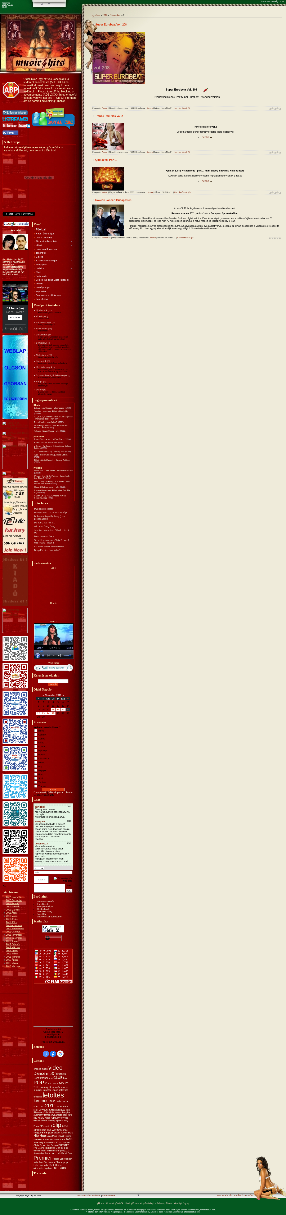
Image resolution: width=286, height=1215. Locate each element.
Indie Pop (38, 1162)
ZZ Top (66, 1110)
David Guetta (64, 1136)
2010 (36, 1087)
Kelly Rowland (46, 1142)
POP (38, 1082)
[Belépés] (55, 4)
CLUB (58, 1077)
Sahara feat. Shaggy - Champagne (49, 408)
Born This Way (49, 1130)
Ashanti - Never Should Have (46, 431)
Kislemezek (42, 328)
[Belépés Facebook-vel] (53, 1054)
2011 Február (13, 906)
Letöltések (158, 1203)
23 (43, 713)
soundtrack (59, 1139)
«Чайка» (37, 1090)
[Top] (138, 1196)
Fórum (169, 1203)
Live (65, 1078)
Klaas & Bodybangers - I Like (46, 487)
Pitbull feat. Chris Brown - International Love (53, 471)
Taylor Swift (67, 1132)
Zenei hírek (42, 334)
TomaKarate (43, 904)
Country (42, 734)
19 (58, 709)
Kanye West (61, 1118)
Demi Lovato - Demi (44, 536)
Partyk (39, 381)
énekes (37, 1069)
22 (38, 713)
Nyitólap (96, 15)
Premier (42, 1158)
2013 (63, 1168)
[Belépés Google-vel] (60, 1053)
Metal (41, 762)
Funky (41, 746)
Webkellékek (43, 909)
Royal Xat (41, 914)
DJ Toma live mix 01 (44, 522)
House (41, 754)
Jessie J (47, 1126)
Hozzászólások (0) (182, 108)
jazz (66, 1150)
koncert (64, 1087)
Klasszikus (43, 758)
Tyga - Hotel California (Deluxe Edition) (51, 455)
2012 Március (13, 947)
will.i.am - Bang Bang (44, 526)
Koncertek (41, 361)
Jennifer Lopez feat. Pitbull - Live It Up (51, 411)
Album (63, 1083)
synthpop (59, 1150)
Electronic (40, 1100)
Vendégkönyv (181, 1203)
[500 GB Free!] (15, 552)
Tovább (204, 137)
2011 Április (12, 913)
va (64, 1074)
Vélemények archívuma (60, 792)
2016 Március (13, 966)
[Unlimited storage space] (13, 473)
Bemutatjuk (41, 342)
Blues (41, 730)
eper (65, 1115)
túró (70, 1115)
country (44, 1087)
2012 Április (12, 950)
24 (48, 713)
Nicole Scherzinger (62, 1158)
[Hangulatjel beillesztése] (71, 868)
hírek (51, 1087)
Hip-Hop (42, 750)
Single (37, 1129)
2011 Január (12, 903)
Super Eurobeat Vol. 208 (111, 24)
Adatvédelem (108, 1195)
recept (58, 1112)
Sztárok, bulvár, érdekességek (51, 375)
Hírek (128, 1203)
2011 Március (13, 909)
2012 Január (12, 941)
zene (65, 1126)
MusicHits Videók (45, 901)
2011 (50, 1105)
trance (45, 1078)
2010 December (14, 900)
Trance (42, 786)
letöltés (53, 1095)
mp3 (50, 1073)
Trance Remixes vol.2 (109, 116)
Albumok (110, 1203)
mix (51, 1078)
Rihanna (37, 1112)
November (115, 15)
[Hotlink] (203, 90)
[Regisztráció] (49, 4)
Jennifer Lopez (50, 1090)
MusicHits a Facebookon (49, 916)
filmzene (37, 1096)
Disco (41, 742)
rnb (35, 1117)
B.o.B (45, 1132)
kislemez (50, 1147)
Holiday (59, 1165)
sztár (57, 1087)
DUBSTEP (63, 1145)
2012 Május (12, 953)
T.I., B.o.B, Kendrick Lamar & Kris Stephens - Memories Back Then (53, 418)
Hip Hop (39, 1135)
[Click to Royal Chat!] (54, 129)
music (45, 1069)
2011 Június (12, 919)
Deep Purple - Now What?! (46, 422)
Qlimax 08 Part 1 (106, 159)
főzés (51, 1112)
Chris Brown (39, 1145)
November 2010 (53, 695)
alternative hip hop (42, 1168)
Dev (70, 1153)
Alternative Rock (41, 1153)
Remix (37, 1078)
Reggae (42, 770)
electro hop (39, 1150)
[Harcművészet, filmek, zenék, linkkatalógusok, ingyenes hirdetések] (16, 440)
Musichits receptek (43, 509)
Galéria (148, 1203)
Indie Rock (49, 1165)
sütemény (38, 1115)
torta (59, 1115)
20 (63, 709)
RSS (282, 1)
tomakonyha (50, 1115)
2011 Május (12, 916)
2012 (56, 1168)
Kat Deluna (52, 1145)
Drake (55, 1083)
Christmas (62, 1130)
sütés (45, 1112)
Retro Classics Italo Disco (45, 443)
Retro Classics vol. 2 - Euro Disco (49, 439)
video (55, 1067)
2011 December (14, 938)
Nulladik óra (42, 355)
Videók (39, 316)
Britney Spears (55, 1120)
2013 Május (12, 963)
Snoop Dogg (55, 1110)
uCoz (251, 1195)
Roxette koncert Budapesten (113, 200)
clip (57, 1125)
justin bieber (54, 1132)
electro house (40, 1120)
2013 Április (12, 960)
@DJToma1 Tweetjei (13, 217)
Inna (35, 1142)
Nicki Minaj (51, 1136)
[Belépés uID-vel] (46, 1054)
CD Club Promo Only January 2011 (49, 451)
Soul (40, 778)
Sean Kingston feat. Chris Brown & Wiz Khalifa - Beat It (51, 541)
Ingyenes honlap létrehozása (231, 1195)
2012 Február (13, 944)
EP (41, 1126)
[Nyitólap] (42, 4)
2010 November (14, 897)
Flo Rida (49, 1150)
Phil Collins (38, 1148)
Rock (41, 774)
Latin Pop (38, 1165)
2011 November (14, 935)
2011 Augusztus (14, 925)
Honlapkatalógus (45, 906)
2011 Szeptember (15, 928)
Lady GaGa (62, 1101)
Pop (40, 766)
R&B (69, 1139)
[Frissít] (67, 868)
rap (53, 1117)
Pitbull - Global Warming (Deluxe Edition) (52, 460)
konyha (66, 1112)
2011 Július (11, 922)
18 (53, 709)
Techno (42, 782)
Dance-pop (62, 1147)
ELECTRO (38, 1106)
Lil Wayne (44, 1110)
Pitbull (64, 1153)
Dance (39, 389)
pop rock (56, 1153)
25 (53, 713)
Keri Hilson (38, 1139)
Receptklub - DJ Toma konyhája (50, 512)
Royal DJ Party (44, 911)
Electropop (61, 1162)
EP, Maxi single (43, 322)
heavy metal (44, 1118)
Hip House (64, 1142)
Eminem (49, 1139)
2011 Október (13, 931)
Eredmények (39, 792)
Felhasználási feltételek (88, 1195)
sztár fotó (63, 1090)
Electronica (49, 1162)
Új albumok (41, 310)
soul (55, 1142)
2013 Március (13, 956)
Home (101, 1203)
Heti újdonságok (44, 367)
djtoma (150, 108)
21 (68, 709)
